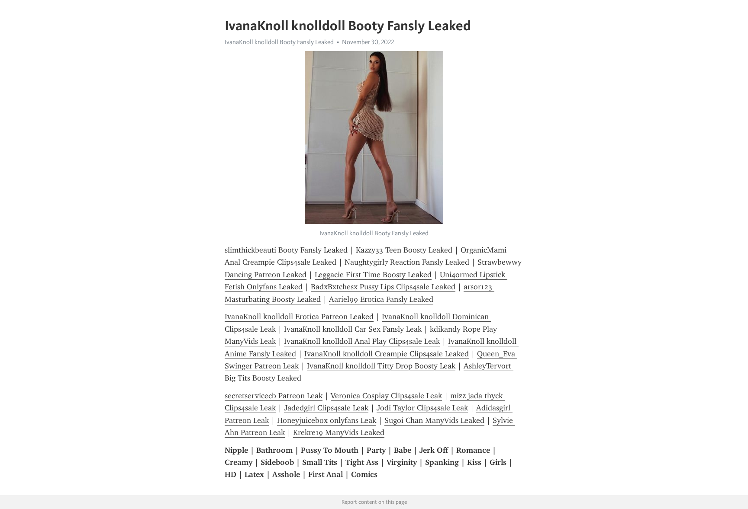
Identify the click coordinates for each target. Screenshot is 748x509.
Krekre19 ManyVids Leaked (338, 432)
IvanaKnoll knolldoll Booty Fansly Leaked (279, 42)
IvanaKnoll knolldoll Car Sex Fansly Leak (353, 329)
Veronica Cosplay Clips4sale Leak (386, 395)
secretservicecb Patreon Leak (273, 395)
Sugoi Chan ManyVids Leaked (434, 420)
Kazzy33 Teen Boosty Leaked (404, 250)
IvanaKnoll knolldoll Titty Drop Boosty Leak (381, 366)
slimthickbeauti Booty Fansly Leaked (286, 250)
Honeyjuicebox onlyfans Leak (326, 420)
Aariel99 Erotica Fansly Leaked (381, 299)
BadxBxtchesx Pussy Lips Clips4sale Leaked (383, 286)
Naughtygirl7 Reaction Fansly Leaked (407, 262)
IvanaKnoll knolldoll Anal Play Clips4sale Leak (362, 341)
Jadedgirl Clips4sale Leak (326, 408)
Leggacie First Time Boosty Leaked (373, 274)
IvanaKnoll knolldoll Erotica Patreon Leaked (299, 316)
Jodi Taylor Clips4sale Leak (422, 408)
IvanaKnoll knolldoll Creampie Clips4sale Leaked (386, 354)
